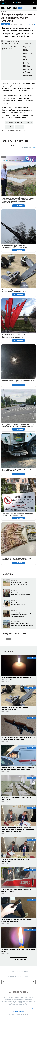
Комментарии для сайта (28, 147)
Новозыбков (9, 127)
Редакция (11, 971)
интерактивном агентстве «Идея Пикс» (24, 1009)
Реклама (26, 976)
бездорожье (29, 122)
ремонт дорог (19, 127)
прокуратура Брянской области (14, 122)
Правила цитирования (14, 976)
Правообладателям (22, 971)
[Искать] (33, 982)
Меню (34, 8)
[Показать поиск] (33, 2)
